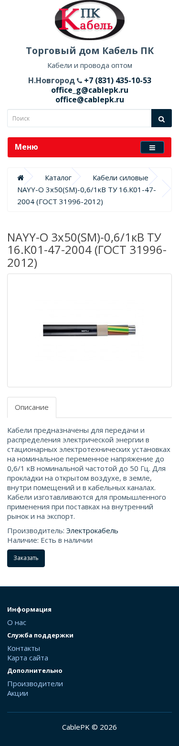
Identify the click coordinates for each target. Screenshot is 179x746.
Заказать (26, 558)
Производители (35, 683)
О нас (16, 622)
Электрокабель (92, 530)
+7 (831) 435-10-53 (116, 80)
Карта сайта (27, 657)
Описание (32, 407)
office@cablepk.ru (89, 99)
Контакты (23, 648)
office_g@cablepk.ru (89, 90)
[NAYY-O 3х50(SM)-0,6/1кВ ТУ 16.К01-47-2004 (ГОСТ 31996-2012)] (89, 330)
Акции (17, 693)
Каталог (58, 177)
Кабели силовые (120, 177)
